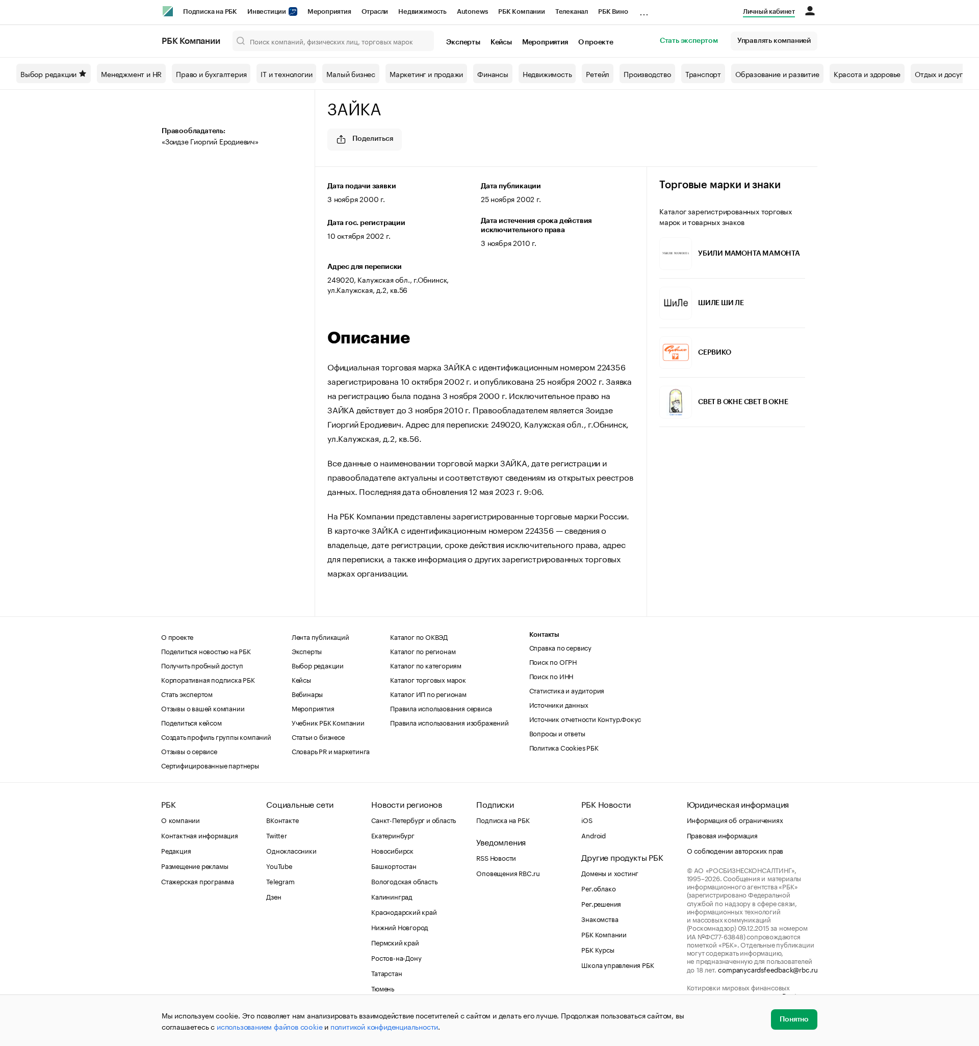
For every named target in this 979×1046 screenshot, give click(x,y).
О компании (180, 819)
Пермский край (395, 942)
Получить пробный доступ (202, 665)
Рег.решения (601, 903)
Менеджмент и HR (131, 73)
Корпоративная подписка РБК (208, 679)
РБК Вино (613, 11)
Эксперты (463, 42)
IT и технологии (286, 73)
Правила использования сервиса (441, 708)
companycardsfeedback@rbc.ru (768, 969)
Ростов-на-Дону (396, 957)
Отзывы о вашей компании (202, 708)
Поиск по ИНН (551, 675)
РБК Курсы (597, 949)
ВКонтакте (282, 819)
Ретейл (597, 73)
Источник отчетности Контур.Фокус (585, 718)
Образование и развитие (777, 73)
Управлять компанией (774, 40)
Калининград (392, 896)
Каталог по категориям (425, 665)
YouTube (279, 865)
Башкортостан (394, 865)
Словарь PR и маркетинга (331, 750)
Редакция (176, 850)
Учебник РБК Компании (328, 722)
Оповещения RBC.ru (508, 872)
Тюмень (382, 988)
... (644, 10)
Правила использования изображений (449, 722)
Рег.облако (598, 888)
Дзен (273, 896)
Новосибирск (392, 850)
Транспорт (703, 73)
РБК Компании (521, 11)
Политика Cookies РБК (564, 747)
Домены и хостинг (609, 872)
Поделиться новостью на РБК (206, 650)
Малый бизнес (350, 73)
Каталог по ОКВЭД (419, 636)
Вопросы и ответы (557, 733)
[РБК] (168, 11)
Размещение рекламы (194, 865)
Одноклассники (291, 850)
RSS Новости (496, 857)
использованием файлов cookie (269, 1026)
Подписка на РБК (210, 11)
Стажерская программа (197, 881)
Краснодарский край (403, 911)
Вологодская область (404, 881)
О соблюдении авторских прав (735, 850)
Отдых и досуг (938, 73)
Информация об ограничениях (735, 819)
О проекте (595, 42)
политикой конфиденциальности (384, 1026)
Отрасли (375, 11)
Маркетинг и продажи (426, 73)
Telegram (280, 881)
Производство (647, 73)
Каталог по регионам (422, 650)
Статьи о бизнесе (318, 736)
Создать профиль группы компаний (216, 736)
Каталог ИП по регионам (428, 693)
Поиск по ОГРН (553, 661)
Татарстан (386, 972)
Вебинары (307, 693)
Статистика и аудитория (567, 690)
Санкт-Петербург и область (413, 819)
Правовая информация (722, 835)
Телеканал (571, 11)
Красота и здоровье (867, 73)
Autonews (472, 11)
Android (593, 835)
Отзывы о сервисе (189, 750)
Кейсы (501, 42)
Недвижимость (422, 11)
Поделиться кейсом (191, 722)
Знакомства (599, 918)
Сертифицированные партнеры (210, 765)
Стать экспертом (689, 40)
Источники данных (558, 704)
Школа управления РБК (617, 964)
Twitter (276, 835)
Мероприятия (329, 11)
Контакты (544, 634)
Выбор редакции (48, 73)
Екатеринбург (393, 835)
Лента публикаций (320, 636)
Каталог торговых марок (428, 679)
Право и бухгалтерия (211, 73)
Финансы (492, 73)
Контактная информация (199, 835)
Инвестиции (267, 11)
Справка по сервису (560, 647)
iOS (586, 819)
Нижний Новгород (399, 927)
